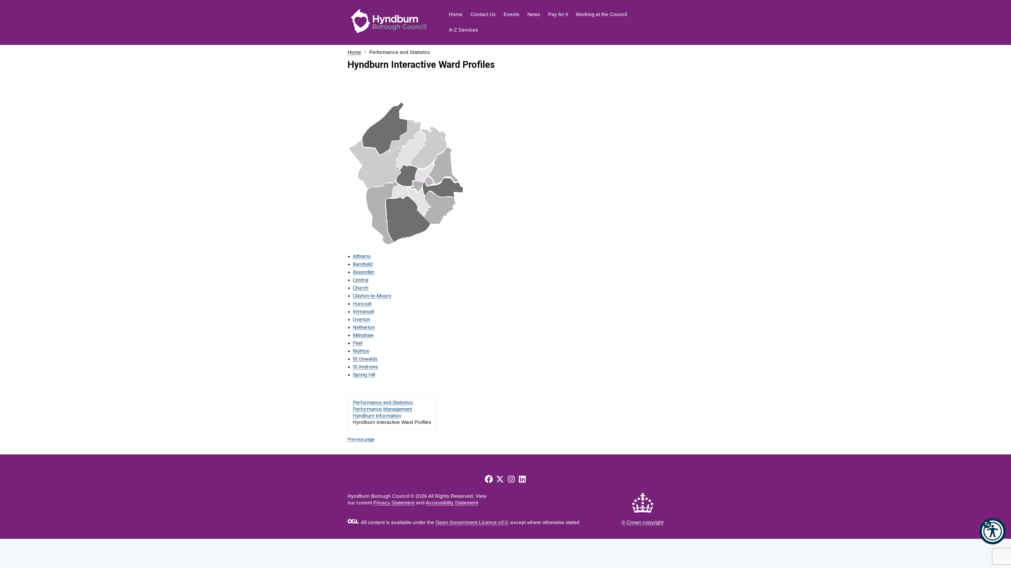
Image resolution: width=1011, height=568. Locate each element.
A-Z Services (463, 30)
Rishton (361, 351)
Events (511, 14)
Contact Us (483, 14)
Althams (362, 256)
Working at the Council (601, 14)
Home (456, 14)
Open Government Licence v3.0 (471, 522)
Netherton (364, 327)
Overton (361, 319)
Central (360, 280)
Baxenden (363, 272)
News (533, 14)
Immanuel (363, 311)
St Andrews (365, 367)
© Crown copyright (642, 522)
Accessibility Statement (452, 502)
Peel (357, 343)
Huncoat (362, 304)
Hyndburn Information (377, 416)
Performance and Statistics (383, 402)
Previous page (361, 439)
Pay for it (558, 14)
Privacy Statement (394, 502)
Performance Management (382, 409)
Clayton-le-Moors (372, 296)
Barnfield (363, 264)
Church (360, 288)
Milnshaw (363, 335)
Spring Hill (364, 375)
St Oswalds (365, 359)
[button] (992, 531)
